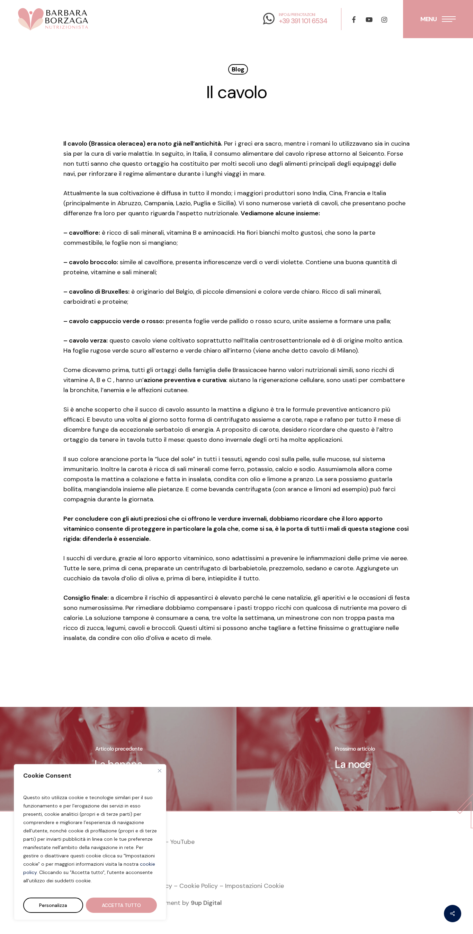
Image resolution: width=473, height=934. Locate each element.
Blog (238, 69)
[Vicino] (159, 770)
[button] (438, 19)
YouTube (182, 842)
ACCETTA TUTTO (121, 905)
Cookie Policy (198, 886)
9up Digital (206, 903)
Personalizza (53, 905)
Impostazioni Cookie (254, 886)
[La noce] (355, 759)
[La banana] (118, 759)
